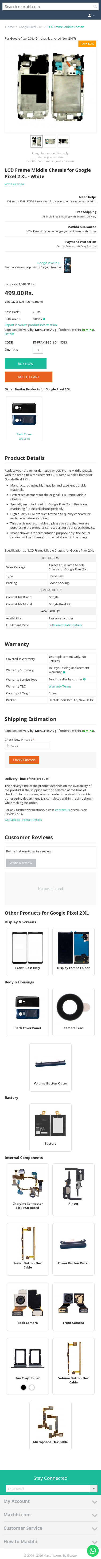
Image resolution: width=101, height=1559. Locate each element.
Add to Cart (28, 377)
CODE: (9, 342)
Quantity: (11, 349)
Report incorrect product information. (31, 325)
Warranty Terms (60, 686)
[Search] (95, 7)
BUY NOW (25, 363)
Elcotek (72, 1555)
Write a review (14, 184)
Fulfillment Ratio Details (65, 625)
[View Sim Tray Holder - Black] (23, 1387)
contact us (62, 810)
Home (9, 27)
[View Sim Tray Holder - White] (31, 1387)
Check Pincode (24, 760)
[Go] (93, 1488)
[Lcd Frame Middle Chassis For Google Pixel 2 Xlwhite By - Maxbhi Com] (51, 87)
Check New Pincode (18, 739)
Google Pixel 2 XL (31, 27)
